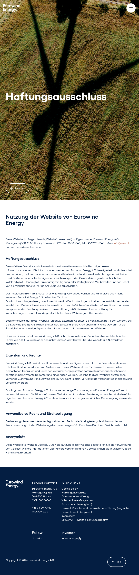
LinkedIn (37, 538)
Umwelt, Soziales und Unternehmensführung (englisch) (95, 508)
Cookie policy (70, 488)
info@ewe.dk (122, 243)
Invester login (70, 538)
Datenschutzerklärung (75, 496)
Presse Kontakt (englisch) (77, 511)
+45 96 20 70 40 (42, 507)
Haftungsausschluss (74, 492)
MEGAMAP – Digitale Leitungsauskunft (85, 519)
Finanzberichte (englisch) (77, 504)
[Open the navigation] (131, 8)
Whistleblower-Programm (77, 500)
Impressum (68, 515)
